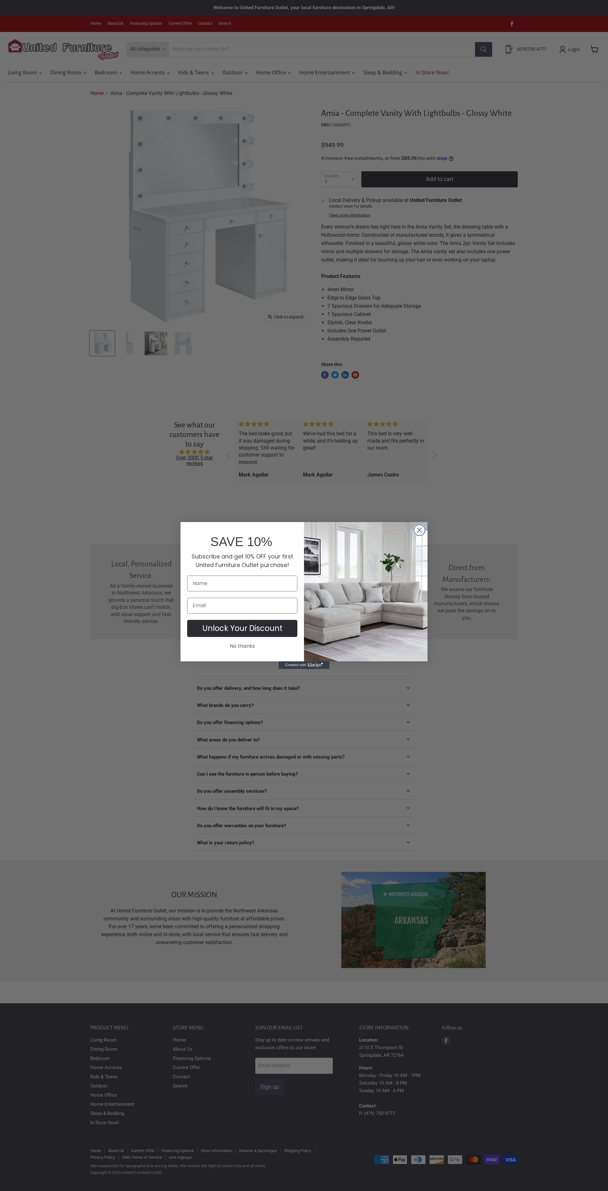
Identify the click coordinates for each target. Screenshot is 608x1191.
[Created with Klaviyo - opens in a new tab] (304, 665)
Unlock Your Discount (242, 628)
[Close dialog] (419, 530)
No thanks (242, 646)
